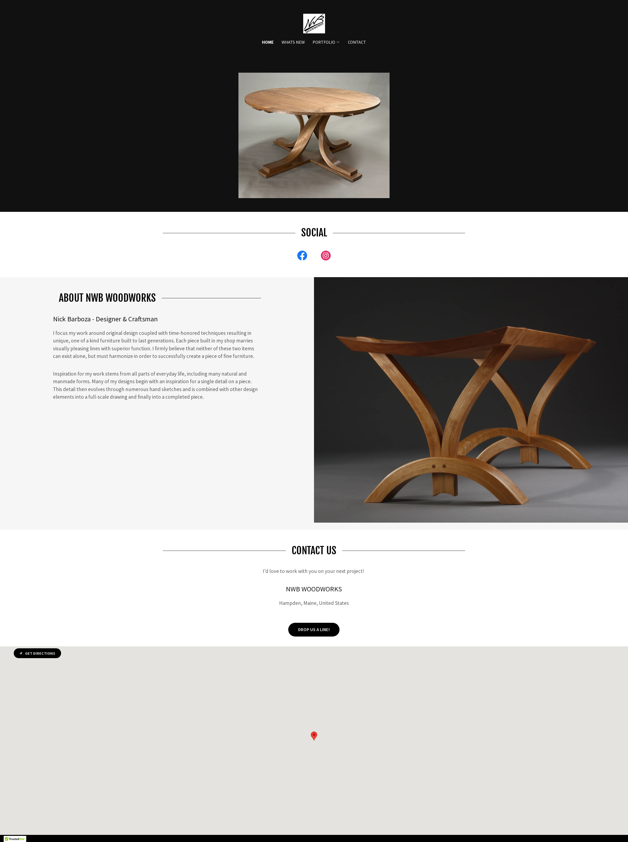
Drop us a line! (314, 629)
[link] (314, 23)
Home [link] (268, 42)
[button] (326, 42)
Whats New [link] (293, 42)
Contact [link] (357, 42)
